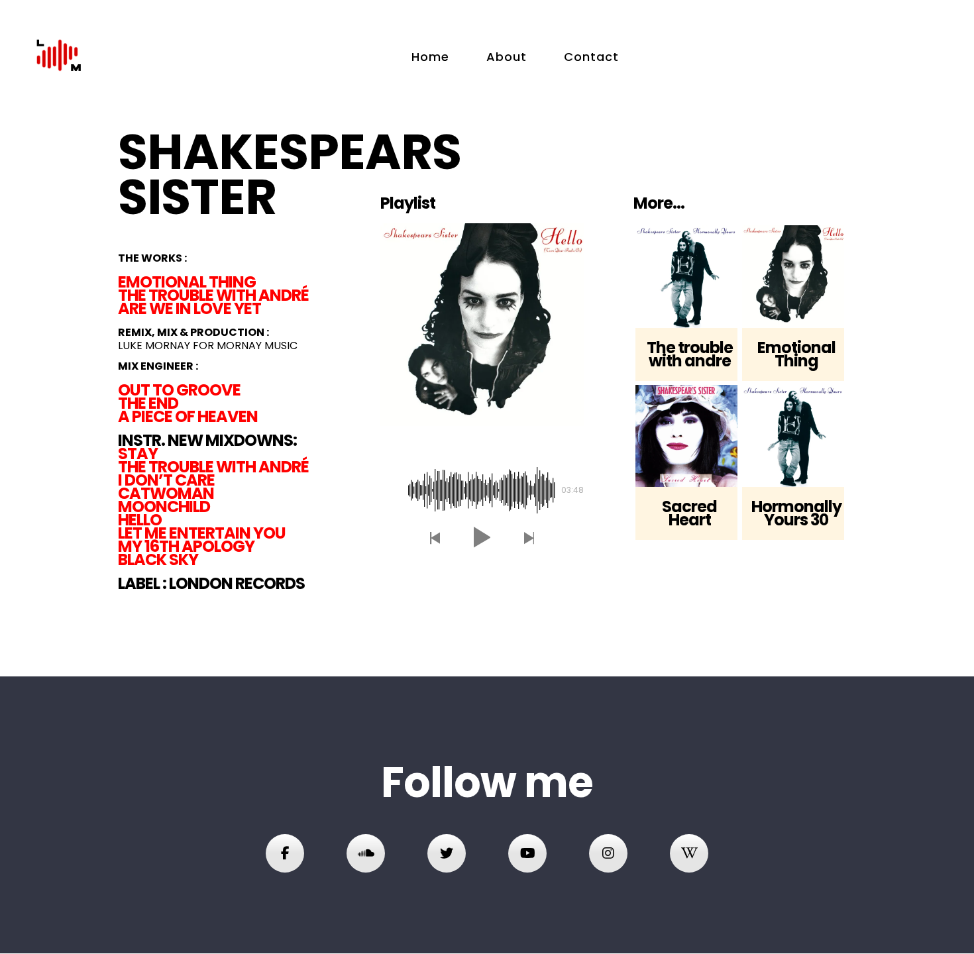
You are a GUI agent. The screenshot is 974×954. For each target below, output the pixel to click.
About (506, 56)
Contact (591, 56)
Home (430, 56)
